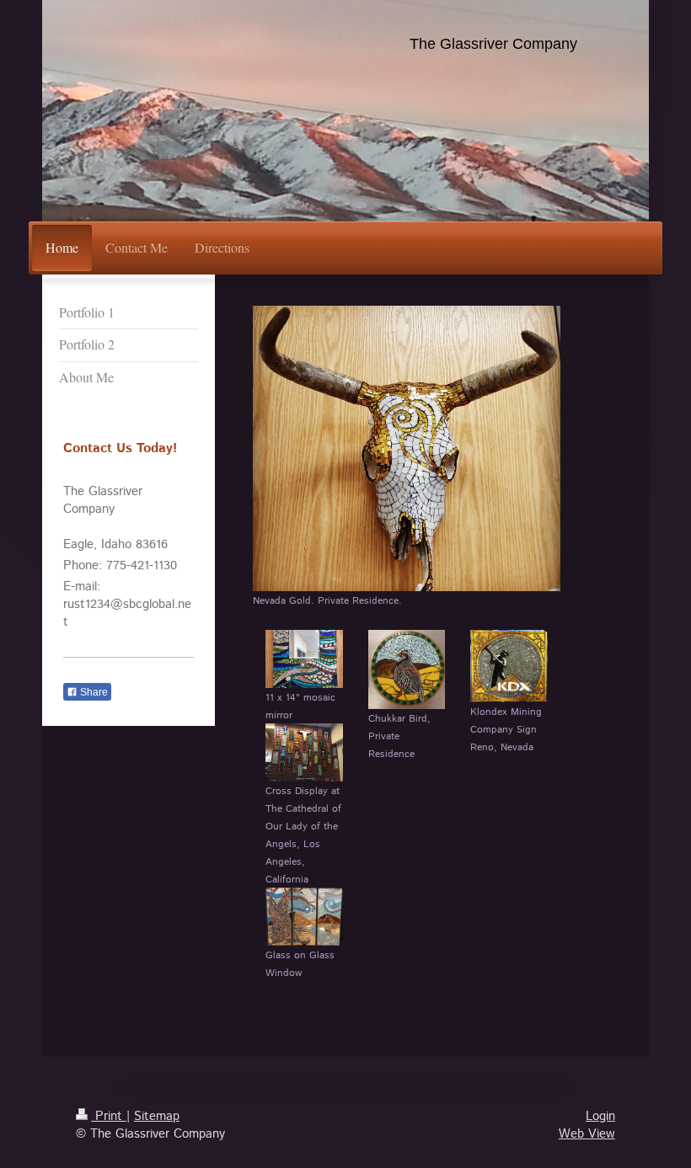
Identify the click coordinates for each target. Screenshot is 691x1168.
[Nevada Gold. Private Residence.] (406, 449)
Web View (587, 1134)
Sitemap (156, 1116)
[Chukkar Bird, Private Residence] (407, 669)
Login (600, 1116)
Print (108, 1116)
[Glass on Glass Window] (304, 917)
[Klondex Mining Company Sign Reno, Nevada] (509, 666)
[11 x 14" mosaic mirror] (304, 659)
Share (93, 692)
